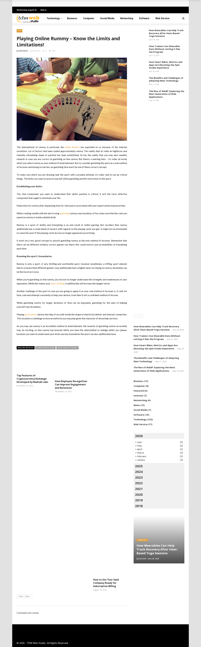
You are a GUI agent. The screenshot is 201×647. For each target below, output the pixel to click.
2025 (139, 466)
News (19, 31)
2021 (139, 488)
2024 (139, 471)
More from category (67, 347)
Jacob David (22, 50)
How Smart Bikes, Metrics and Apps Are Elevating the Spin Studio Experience (165, 64)
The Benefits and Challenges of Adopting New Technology (166, 79)
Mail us (43, 10)
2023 (139, 477)
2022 (139, 483)
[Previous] (136, 316)
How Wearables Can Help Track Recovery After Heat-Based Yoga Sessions (166, 33)
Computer (88, 18)
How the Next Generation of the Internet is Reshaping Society (56, 3)
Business (72, 18)
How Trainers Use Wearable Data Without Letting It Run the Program (164, 49)
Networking (126, 18)
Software (144, 18)
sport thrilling (57, 283)
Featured (139, 390)
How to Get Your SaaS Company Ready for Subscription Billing (106, 583)
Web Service (162, 18)
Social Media (107, 18)
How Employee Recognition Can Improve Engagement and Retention (71, 384)
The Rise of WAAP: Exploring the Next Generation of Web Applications (166, 94)
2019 (139, 500)
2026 (139, 436)
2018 (139, 506)
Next (27, 596)
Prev (21, 596)
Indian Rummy (72, 147)
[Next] (141, 316)
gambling (64, 213)
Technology (53, 18)
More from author (45, 347)
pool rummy (31, 314)
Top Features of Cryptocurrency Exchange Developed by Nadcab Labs (32, 379)
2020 (139, 494)
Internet (138, 395)
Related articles (25, 347)
